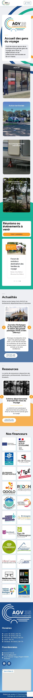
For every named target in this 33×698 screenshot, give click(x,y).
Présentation (11, 68)
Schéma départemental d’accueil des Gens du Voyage (16, 401)
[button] (13, 281)
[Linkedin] (9, 663)
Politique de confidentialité (16, 696)
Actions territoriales (16, 132)
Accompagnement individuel (16, 162)
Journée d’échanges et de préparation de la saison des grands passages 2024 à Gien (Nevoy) (16, 329)
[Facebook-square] (4, 663)
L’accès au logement (13, 152)
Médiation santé (12, 149)
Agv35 (10, 83)
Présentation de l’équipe (15, 78)
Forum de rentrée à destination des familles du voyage (17, 264)
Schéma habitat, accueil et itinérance (16, 209)
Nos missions (11, 71)
